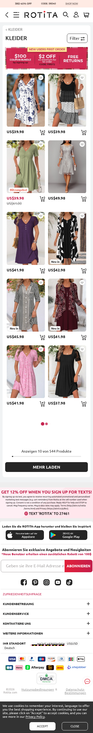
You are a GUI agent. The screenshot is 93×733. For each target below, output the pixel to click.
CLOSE (75, 726)
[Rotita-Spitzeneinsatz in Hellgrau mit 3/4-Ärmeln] (67, 166)
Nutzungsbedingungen (37, 689)
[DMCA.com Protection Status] (46, 679)
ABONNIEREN (78, 566)
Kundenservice (16, 613)
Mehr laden (46, 467)
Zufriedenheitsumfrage (22, 594)
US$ (69, 643)
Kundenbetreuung (18, 604)
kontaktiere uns (17, 623)
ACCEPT (42, 726)
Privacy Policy (35, 716)
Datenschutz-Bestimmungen (75, 691)
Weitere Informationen (23, 633)
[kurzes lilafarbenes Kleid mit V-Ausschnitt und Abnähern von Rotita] (26, 238)
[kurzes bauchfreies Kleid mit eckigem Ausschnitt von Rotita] (67, 371)
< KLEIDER (13, 29)
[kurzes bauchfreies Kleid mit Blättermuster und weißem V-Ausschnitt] (26, 100)
